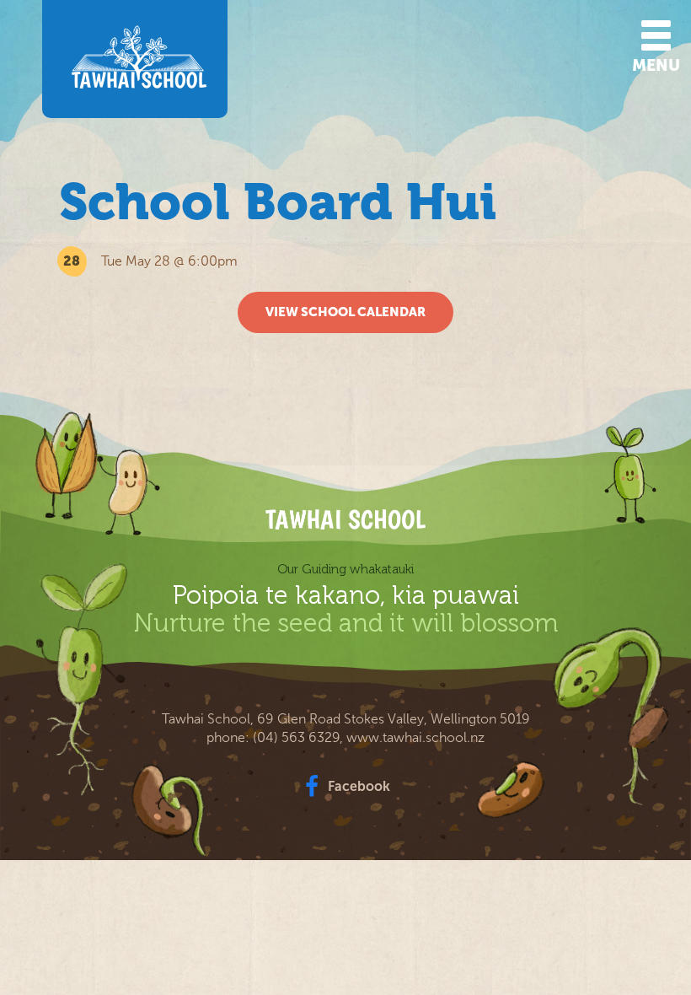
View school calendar (345, 312)
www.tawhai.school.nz (415, 737)
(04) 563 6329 (296, 737)
